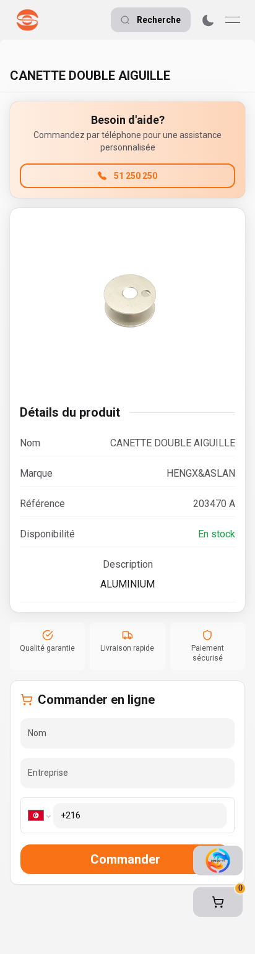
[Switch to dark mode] (208, 20)
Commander (125, 859)
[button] (218, 902)
